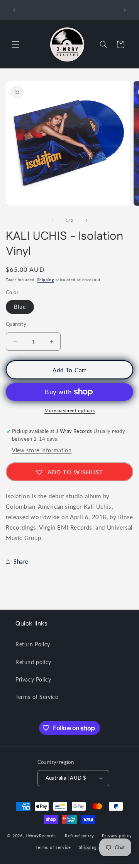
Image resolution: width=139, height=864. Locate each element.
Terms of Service (36, 697)
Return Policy (32, 644)
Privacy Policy (33, 679)
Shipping (45, 279)
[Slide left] (52, 220)
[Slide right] (86, 220)
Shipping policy (95, 847)
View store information (41, 450)
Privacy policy (117, 835)
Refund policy (33, 662)
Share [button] (21, 561)
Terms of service (53, 847)
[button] (15, 44)
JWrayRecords (40, 835)
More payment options (69, 410)
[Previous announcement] (14, 10)
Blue (20, 306)
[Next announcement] (124, 10)
